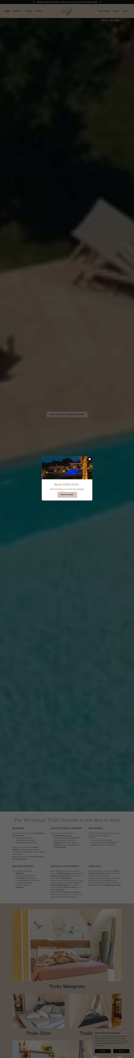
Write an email (67, 494)
